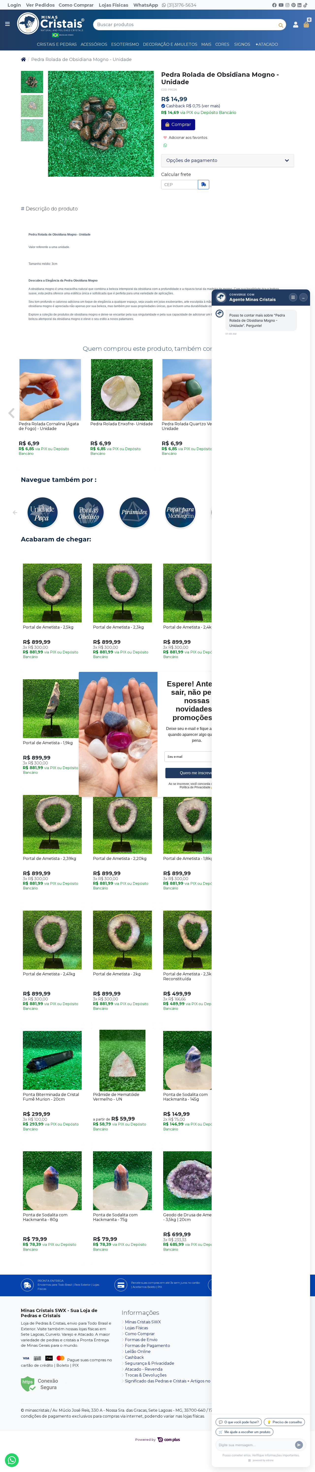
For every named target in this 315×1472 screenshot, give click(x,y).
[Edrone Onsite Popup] (157, 736)
